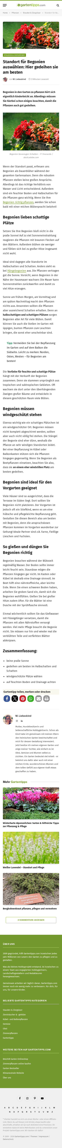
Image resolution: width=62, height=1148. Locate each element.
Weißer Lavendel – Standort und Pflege (23, 867)
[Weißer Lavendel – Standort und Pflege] (31, 848)
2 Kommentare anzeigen (31, 920)
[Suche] (57, 5)
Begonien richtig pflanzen (18, 202)
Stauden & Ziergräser (14, 55)
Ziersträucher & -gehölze (14, 1014)
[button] (7, 698)
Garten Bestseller (11, 1068)
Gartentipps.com (22, 1136)
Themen (33, 1136)
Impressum (43, 1136)
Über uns (7, 1077)
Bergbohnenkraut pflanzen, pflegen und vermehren (30, 908)
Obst (5, 1028)
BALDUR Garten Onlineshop (15, 1059)
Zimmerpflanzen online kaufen (17, 1063)
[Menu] (5, 5)
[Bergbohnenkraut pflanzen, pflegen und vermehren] (31, 889)
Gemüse (6, 1024)
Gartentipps (8, 1038)
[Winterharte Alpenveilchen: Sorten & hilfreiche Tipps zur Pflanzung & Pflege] (31, 803)
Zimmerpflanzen (10, 1033)
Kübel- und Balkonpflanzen (15, 1019)
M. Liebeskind (19, 79)
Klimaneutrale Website (13, 1073)
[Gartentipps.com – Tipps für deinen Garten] (31, 5)
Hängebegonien (16, 270)
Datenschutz (8, 1139)
